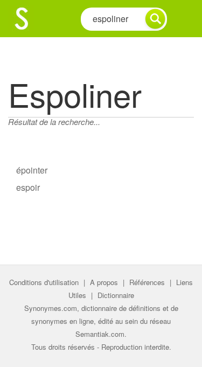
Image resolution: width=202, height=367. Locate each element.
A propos (104, 282)
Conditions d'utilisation (44, 282)
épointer (31, 170)
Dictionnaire (115, 295)
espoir (28, 187)
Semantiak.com (99, 334)
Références (147, 282)
